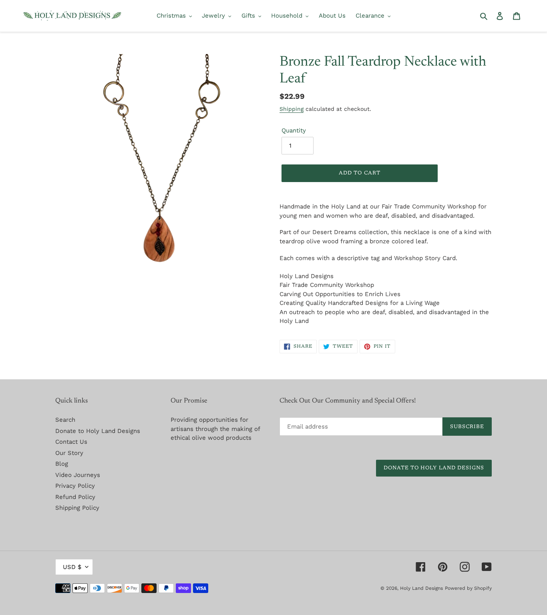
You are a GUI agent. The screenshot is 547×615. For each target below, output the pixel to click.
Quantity (294, 130)
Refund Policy (75, 497)
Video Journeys (77, 475)
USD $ (72, 567)
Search (65, 419)
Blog (61, 463)
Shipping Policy (77, 507)
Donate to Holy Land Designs (97, 431)
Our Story (69, 453)
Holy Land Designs (421, 588)
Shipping (292, 109)
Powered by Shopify (468, 588)
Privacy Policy (75, 485)
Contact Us (71, 441)
